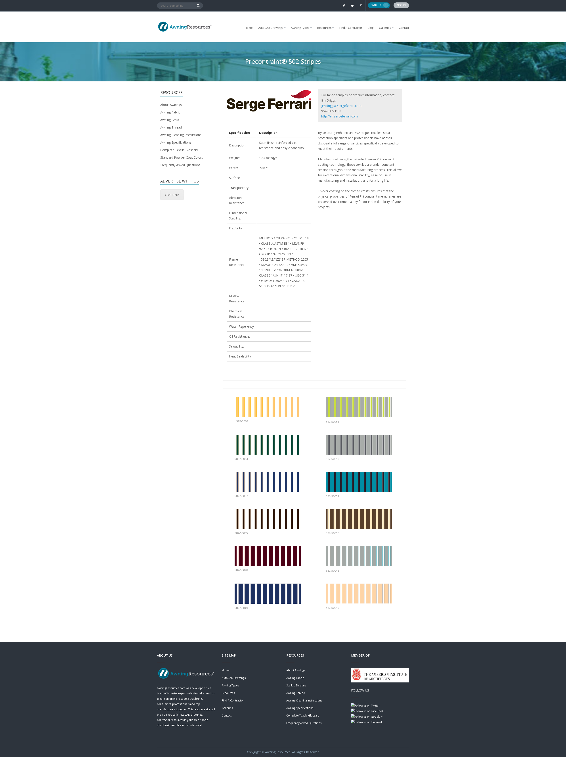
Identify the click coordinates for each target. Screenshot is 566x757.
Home (249, 28)
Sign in (401, 5)
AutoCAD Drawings (234, 678)
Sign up (376, 5)
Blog (370, 28)
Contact (404, 28)
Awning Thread (171, 127)
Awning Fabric (170, 112)
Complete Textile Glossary (179, 150)
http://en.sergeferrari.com (339, 116)
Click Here (172, 195)
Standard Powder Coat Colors (181, 157)
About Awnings (171, 105)
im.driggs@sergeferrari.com (341, 106)
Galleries (385, 28)
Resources (228, 693)
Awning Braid (169, 120)
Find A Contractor (350, 28)
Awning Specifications (175, 142)
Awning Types (230, 685)
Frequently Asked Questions (180, 165)
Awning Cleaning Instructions (180, 135)
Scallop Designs (296, 685)
